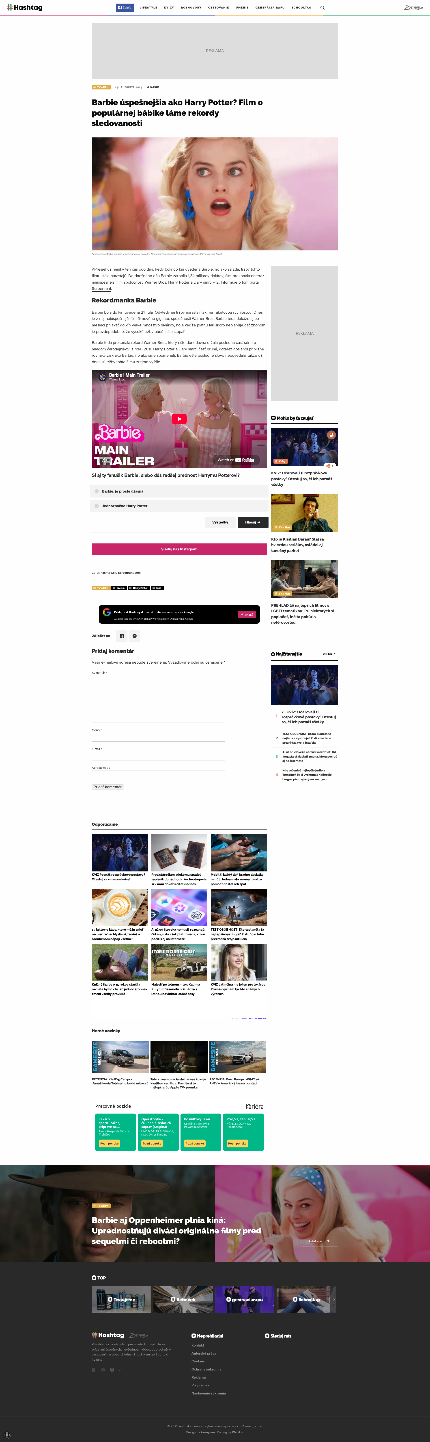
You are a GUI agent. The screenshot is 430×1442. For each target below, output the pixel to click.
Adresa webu (101, 767)
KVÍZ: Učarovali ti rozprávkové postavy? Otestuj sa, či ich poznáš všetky (301, 479)
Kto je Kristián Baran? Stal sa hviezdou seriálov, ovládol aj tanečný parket (297, 545)
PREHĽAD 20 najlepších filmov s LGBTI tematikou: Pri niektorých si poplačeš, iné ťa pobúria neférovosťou (302, 614)
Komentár (99, 672)
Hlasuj (250, 522)
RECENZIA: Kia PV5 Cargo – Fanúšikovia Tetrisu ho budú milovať (120, 1081)
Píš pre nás (200, 1385)
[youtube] (103, 1370)
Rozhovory (191, 7)
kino (158, 588)
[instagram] (112, 1370)
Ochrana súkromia (206, 1369)
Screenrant (101, 288)
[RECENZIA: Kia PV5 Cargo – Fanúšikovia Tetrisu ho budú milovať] (120, 1057)
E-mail (97, 749)
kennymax (208, 1432)
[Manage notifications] (7, 1435)
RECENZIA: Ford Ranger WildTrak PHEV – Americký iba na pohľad (234, 1081)
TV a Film (102, 87)
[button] (184, 491)
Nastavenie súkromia (208, 1393)
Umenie (242, 7)
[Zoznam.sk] (413, 8)
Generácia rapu (270, 7)
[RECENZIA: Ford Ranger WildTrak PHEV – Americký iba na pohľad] (238, 1057)
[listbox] (322, 654)
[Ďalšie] (334, 1299)
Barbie (121, 588)
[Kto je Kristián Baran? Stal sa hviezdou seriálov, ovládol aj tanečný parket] (304, 513)
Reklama (198, 1377)
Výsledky (220, 522)
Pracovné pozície (113, 1106)
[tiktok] (120, 1370)
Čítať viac (316, 1241)
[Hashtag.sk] (24, 7)
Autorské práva (203, 1353)
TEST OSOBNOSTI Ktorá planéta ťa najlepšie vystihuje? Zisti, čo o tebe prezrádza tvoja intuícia (306, 738)
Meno (97, 730)
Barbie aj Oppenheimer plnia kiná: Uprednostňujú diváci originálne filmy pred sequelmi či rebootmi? (176, 1230)
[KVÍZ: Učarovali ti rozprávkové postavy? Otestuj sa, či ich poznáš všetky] (304, 447)
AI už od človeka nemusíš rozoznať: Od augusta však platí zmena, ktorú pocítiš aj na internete (309, 756)
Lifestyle (148, 7)
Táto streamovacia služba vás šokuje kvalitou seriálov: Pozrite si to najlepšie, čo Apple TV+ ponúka (178, 1083)
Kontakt (197, 1345)
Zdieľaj (127, 7)
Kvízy (169, 7)
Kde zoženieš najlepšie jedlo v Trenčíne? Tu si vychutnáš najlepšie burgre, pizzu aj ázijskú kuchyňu (307, 775)
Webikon (238, 1432)
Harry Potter (140, 588)
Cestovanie (218, 7)
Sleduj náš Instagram (179, 549)
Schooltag (302, 7)
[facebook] (93, 1370)
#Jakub (153, 87)
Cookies (198, 1361)
